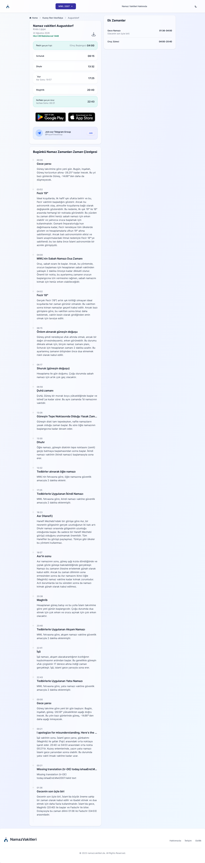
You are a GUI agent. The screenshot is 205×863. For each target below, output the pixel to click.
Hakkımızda (175, 840)
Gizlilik (198, 840)
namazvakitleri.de (96, 853)
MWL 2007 (64, 6)
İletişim (188, 840)
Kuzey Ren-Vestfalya (52, 18)
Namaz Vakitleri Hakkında (134, 6)
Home (35, 18)
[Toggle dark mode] (196, 6)
